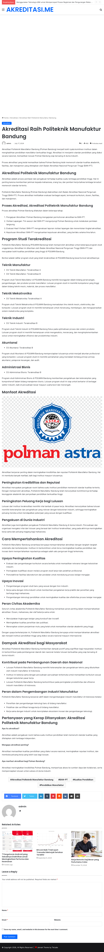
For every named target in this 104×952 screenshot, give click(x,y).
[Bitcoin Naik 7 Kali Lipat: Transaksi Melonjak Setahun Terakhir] (52, 839)
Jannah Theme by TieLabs (47, 947)
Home (6, 118)
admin (8, 143)
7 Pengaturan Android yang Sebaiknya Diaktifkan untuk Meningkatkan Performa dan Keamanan (15, 858)
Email (5, 920)
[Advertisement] (52, 33)
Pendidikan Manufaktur (52, 785)
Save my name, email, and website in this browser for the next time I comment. (36, 929)
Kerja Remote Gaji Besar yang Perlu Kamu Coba (85, 860)
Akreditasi (14, 118)
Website (57, 920)
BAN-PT (64, 779)
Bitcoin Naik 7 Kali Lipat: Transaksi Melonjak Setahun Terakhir (50, 852)
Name (5, 910)
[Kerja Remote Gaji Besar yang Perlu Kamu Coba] (86, 844)
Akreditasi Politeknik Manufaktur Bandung (32, 779)
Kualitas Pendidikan (83, 779)
